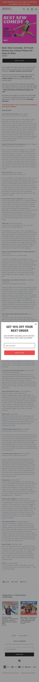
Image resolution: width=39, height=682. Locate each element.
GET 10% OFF (19, 353)
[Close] (36, 324)
